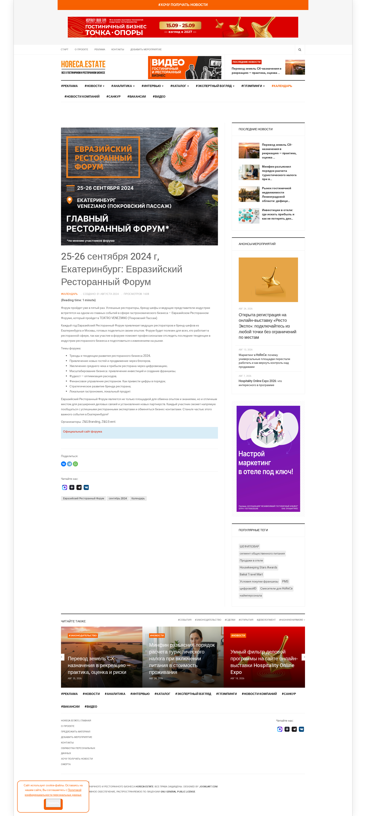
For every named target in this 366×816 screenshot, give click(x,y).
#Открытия (246, 620)
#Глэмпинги (252, 86)
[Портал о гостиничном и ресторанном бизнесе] (83, 67)
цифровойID (248, 588)
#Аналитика (122, 86)
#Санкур (113, 96)
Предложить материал (75, 731)
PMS (285, 581)
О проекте (81, 49)
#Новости (93, 86)
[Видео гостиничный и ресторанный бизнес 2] (185, 67)
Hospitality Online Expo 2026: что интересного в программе (260, 383)
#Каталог (178, 86)
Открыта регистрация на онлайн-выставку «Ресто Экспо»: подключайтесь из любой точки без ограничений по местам (267, 326)
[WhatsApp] (75, 463)
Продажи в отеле (251, 560)
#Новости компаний (82, 96)
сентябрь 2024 (118, 498)
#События (184, 620)
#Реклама (69, 86)
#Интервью (151, 86)
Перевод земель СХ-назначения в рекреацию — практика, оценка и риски (99, 665)
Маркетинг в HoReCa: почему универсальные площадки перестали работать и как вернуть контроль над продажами (264, 361)
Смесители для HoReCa (276, 588)
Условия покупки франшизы (259, 581)
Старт (64, 49)
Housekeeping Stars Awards (258, 567)
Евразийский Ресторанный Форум (83, 498)
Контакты (117, 49)
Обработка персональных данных (78, 750)
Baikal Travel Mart (251, 574)
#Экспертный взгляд (214, 86)
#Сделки (230, 620)
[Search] (300, 50)
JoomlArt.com (208, 786)
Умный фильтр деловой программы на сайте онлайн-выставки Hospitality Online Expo (264, 662)
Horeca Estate (144, 786)
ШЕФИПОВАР (249, 546)
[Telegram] (69, 463)
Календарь (138, 498)
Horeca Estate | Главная (76, 720)
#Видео (159, 96)
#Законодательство (208, 620)
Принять (53, 803)
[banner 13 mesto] (268, 458)
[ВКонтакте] (63, 463)
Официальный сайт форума (82, 431)
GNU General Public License (178, 792)
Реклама (99, 49)
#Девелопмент (266, 620)
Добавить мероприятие (146, 49)
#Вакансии (136, 96)
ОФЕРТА (66, 764)
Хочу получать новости (77, 759)
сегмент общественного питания (262, 553)
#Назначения (287, 620)
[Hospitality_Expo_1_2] (183, 27)
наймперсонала (251, 595)
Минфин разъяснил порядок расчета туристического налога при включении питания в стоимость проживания (182, 658)
